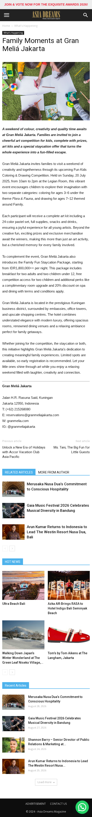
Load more (45, 782)
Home (6, 26)
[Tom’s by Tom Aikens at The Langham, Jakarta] (69, 634)
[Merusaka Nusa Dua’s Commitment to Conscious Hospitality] (13, 489)
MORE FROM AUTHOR (53, 472)
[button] (85, 15)
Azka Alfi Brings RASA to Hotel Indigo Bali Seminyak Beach (67, 608)
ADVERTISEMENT (35, 804)
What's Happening (26, 26)
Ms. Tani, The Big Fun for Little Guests (72, 449)
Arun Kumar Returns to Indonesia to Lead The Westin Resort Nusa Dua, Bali (57, 532)
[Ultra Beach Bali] (23, 585)
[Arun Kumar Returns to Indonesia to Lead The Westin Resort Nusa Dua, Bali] (13, 532)
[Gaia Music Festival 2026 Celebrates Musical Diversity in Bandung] (13, 510)
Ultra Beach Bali (13, 603)
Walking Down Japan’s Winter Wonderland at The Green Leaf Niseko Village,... (22, 657)
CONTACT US (58, 804)
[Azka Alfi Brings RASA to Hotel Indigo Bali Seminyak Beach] (69, 585)
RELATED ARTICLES (19, 472)
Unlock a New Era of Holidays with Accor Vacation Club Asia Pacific (23, 452)
